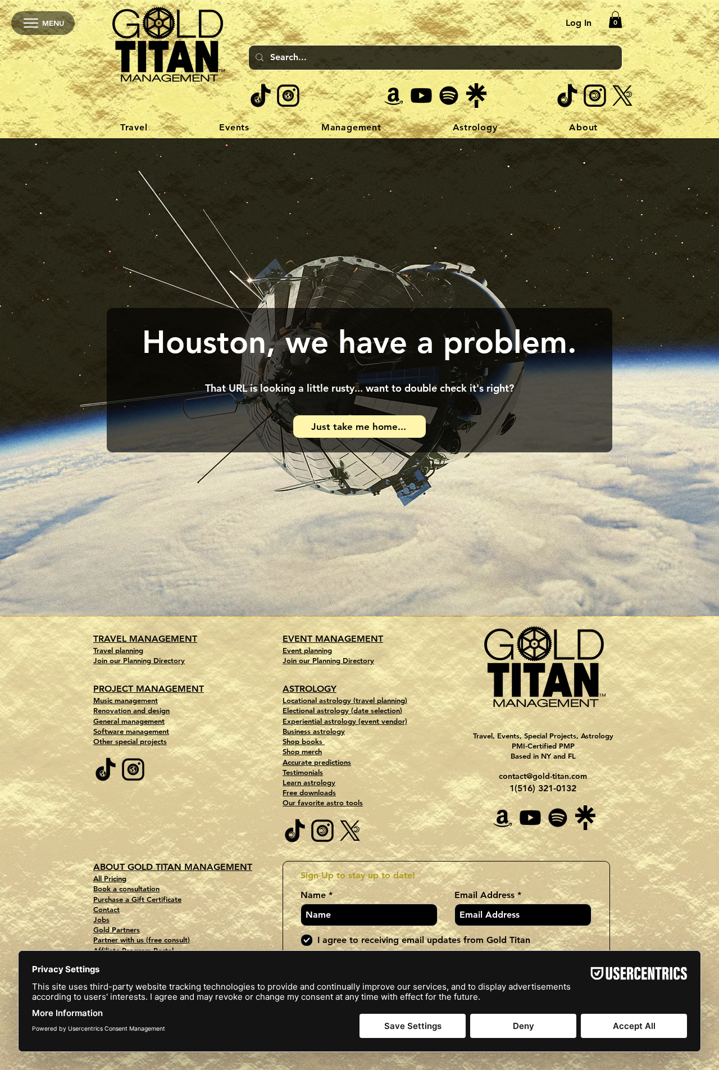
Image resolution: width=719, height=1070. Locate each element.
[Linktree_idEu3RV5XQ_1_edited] (476, 95)
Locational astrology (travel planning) (345, 700)
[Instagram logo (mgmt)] (288, 95)
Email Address (484, 895)
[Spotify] (448, 95)
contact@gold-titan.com (543, 776)
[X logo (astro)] (622, 95)
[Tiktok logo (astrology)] (567, 95)
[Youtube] (421, 95)
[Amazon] (393, 95)
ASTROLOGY (309, 688)
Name (313, 895)
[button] (615, 19)
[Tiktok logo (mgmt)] (260, 95)
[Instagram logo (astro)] (595, 95)
